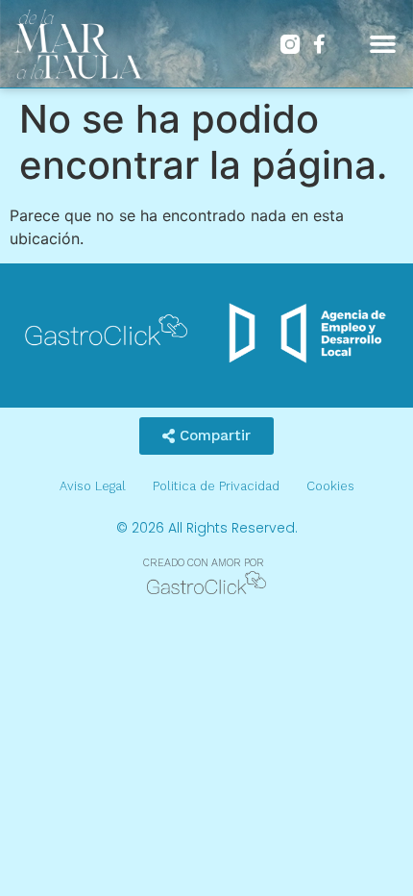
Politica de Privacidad (216, 486)
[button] (383, 44)
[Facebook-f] (318, 44)
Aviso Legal (93, 486)
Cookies (330, 486)
